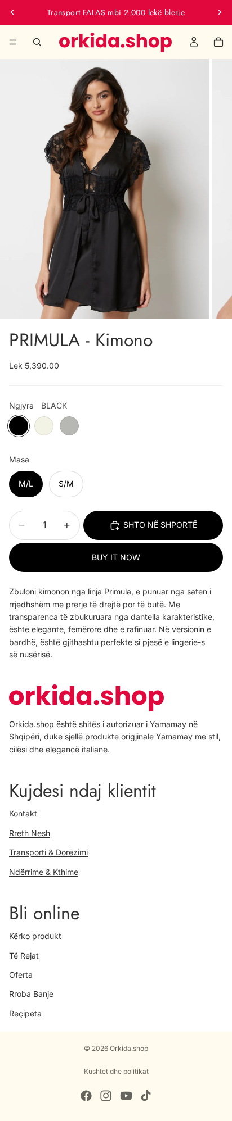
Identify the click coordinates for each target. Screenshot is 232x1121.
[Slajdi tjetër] (219, 12)
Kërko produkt (35, 936)
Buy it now (116, 557)
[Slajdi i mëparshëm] (12, 12)
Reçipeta (25, 1013)
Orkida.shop (129, 1048)
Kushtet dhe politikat (116, 1071)
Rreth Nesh (29, 832)
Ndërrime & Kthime (43, 871)
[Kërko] (37, 42)
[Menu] (13, 42)
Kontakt (23, 813)
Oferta (21, 974)
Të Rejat (24, 955)
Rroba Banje (31, 994)
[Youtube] (126, 1095)
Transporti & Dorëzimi (48, 852)
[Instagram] (106, 1095)
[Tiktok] (146, 1095)
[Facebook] (86, 1095)
